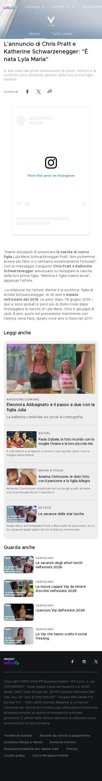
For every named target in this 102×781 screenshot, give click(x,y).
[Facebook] (72, 661)
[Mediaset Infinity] (9, 7)
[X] (96, 661)
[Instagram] (84, 661)
